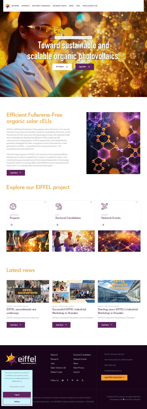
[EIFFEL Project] (7, 6)
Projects (14, 218)
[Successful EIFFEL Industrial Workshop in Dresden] (73, 291)
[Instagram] (72, 380)
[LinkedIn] (77, 380)
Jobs (78, 6)
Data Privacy (79, 368)
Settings (17, 402)
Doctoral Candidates (41, 6)
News (71, 6)
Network (15, 6)
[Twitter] (82, 380)
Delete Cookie (56, 372)
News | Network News (17, 306)
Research (26, 6)
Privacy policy (13, 386)
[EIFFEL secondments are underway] (28, 291)
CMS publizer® (134, 399)
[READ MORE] (28, 225)
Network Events (60, 6)
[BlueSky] (62, 380)
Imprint (77, 372)
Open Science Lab (90, 6)
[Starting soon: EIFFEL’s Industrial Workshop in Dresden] (119, 291)
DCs (57, 215)
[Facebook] (67, 380)
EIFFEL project (119, 397)
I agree (16, 395)
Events (104, 215)
